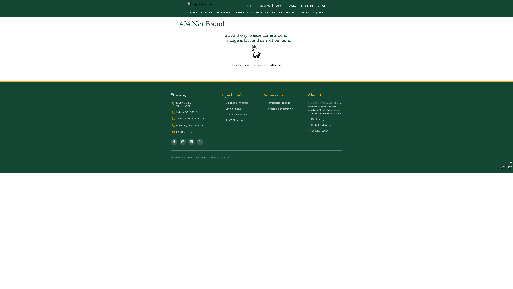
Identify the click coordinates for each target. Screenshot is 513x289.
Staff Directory (229, 120)
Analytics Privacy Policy (504, 168)
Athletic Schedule (230, 115)
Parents (250, 5)
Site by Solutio (507, 166)
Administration (315, 131)
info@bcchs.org (184, 132)
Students (264, 5)
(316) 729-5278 (195, 125)
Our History (313, 119)
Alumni (279, 5)
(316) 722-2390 (189, 112)
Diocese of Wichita (231, 103)
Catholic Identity (316, 125)
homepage (262, 65)
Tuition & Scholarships (273, 109)
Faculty (291, 5)
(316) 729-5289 (198, 118)
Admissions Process (273, 103)
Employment (228, 109)
